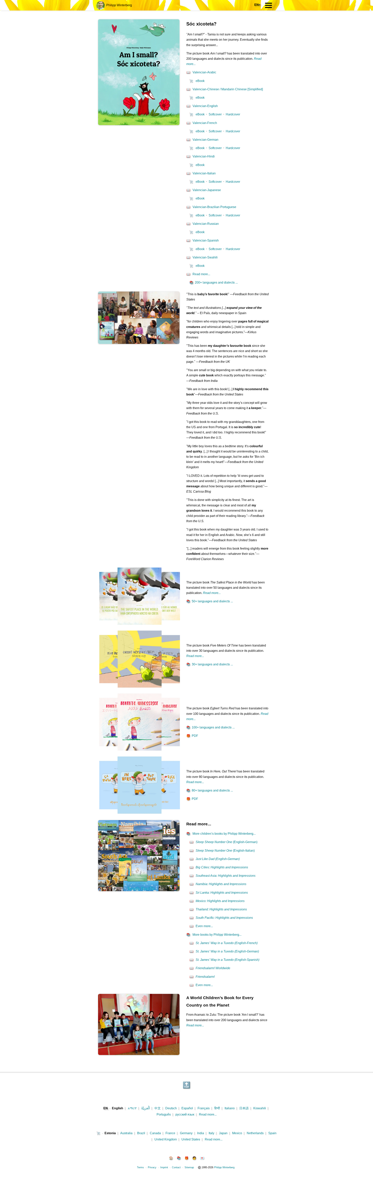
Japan (223, 1133)
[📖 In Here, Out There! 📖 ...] (139, 815)
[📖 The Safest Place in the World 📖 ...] (139, 626)
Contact (176, 1167)
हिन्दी (217, 1108)
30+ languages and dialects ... (209, 664)
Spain (272, 1133)
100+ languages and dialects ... (210, 727)
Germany (186, 1133)
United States (190, 1139)
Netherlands (255, 1133)
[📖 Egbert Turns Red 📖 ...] (139, 752)
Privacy (152, 1167)
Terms (140, 1167)
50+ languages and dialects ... (209, 601)
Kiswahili (259, 1108)
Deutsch (171, 1108)
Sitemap (189, 1167)
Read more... (208, 1114)
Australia (126, 1133)
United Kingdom (165, 1139)
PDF (192, 735)
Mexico (237, 1133)
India (200, 1133)
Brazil (141, 1133)
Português (164, 1114)
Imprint (164, 1167)
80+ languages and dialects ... (209, 790)
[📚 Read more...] (139, 890)
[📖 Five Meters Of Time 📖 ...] (139, 689)
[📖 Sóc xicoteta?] (139, 124)
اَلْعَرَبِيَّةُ (145, 1108)
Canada (155, 1133)
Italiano (230, 1108)
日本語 (244, 1108)
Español (187, 1108)
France (170, 1133)
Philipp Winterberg (118, 5)
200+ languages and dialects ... (213, 282)
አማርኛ (132, 1108)
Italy (211, 1133)
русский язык (184, 1114)
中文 (157, 1108)
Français (204, 1108)
